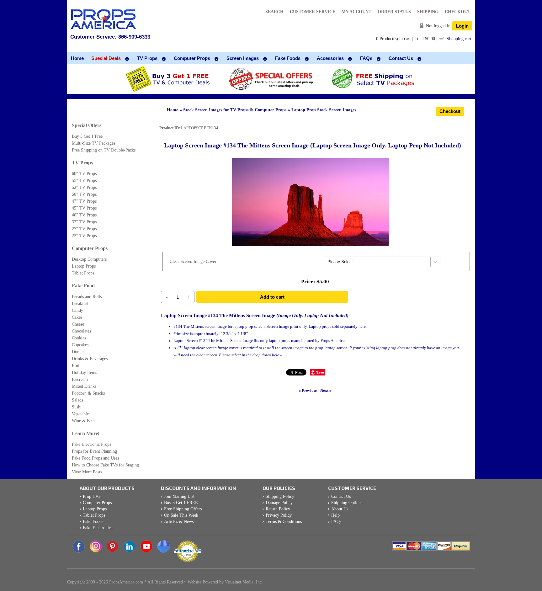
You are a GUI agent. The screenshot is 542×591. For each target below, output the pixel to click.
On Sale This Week (181, 515)
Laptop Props (84, 266)
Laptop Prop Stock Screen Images (323, 110)
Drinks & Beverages (90, 358)
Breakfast (80, 303)
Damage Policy (279, 502)
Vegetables (81, 414)
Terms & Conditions (284, 521)
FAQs (336, 521)
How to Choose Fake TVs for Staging (105, 465)
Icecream (80, 379)
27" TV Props (84, 228)
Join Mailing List (179, 496)
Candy (77, 310)
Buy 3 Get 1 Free (87, 136)
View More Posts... (89, 472)
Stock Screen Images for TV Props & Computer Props (234, 110)
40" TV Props (84, 215)
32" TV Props (84, 222)
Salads (77, 400)
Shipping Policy (280, 496)
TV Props (82, 162)
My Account (356, 11)
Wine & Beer (83, 420)
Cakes (77, 317)
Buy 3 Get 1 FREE (181, 502)
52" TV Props (84, 187)
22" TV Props (84, 235)
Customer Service (312, 11)
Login (462, 26)
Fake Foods (93, 521)
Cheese (78, 324)
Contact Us (341, 496)
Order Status (394, 11)
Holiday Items (84, 372)
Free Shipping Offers (183, 509)
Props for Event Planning (94, 451)
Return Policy (278, 509)
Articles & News (179, 521)
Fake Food (83, 285)
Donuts (78, 351)
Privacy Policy (279, 515)
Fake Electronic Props (91, 444)
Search (274, 11)
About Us (339, 509)
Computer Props (90, 248)
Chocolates (81, 331)
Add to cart (272, 297)
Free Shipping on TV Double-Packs (104, 150)
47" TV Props (84, 201)
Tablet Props (83, 273)
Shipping (427, 11)
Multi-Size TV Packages (93, 143)
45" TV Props (84, 208)
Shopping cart (459, 38)
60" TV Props (84, 173)
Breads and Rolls (87, 296)
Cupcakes (80, 345)
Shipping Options (346, 502)
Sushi (77, 407)
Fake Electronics (97, 527)
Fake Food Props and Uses (95, 458)
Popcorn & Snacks (88, 393)
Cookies (79, 338)
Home (172, 110)
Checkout (457, 11)
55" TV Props (84, 180)
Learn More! (85, 433)
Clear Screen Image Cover (193, 261)
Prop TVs (91, 496)
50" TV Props (84, 194)
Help (335, 515)
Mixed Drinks (84, 386)
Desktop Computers (89, 259)
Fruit (76, 365)
